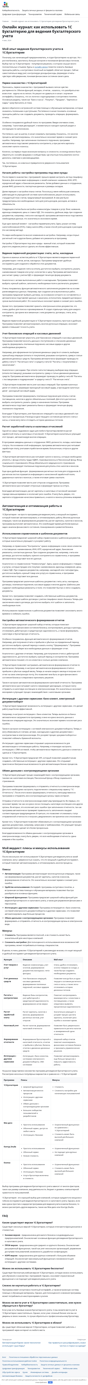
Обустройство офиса (11, 1372)
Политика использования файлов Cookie (19, 1361)
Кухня (25, 1372)
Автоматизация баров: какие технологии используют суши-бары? (21, 1342)
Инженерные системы (39, 1372)
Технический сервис (53, 14)
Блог (4, 1357)
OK (50, 1382)
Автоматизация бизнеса (12, 1376)
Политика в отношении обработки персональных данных (33, 1357)
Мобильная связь (72, 14)
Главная (5, 21)
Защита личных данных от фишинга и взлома (42, 10)
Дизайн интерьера (59, 1372)
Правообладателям (10, 1364)
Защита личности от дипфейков (38, 1376)
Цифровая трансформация (14, 14)
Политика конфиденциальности (53, 1361)
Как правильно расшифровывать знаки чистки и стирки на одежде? (67, 1342)
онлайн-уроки (41, 67)
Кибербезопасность (11, 10)
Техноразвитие (35, 14)
